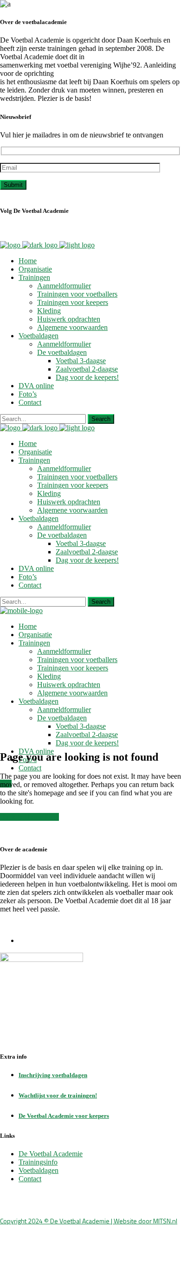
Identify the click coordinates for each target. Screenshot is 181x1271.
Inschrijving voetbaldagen (53, 1075)
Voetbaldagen (38, 1170)
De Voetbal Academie (51, 1154)
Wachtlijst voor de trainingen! (58, 1095)
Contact (30, 1179)
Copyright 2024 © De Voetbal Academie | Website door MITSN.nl (88, 1221)
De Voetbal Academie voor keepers (64, 1115)
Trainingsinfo (38, 1162)
